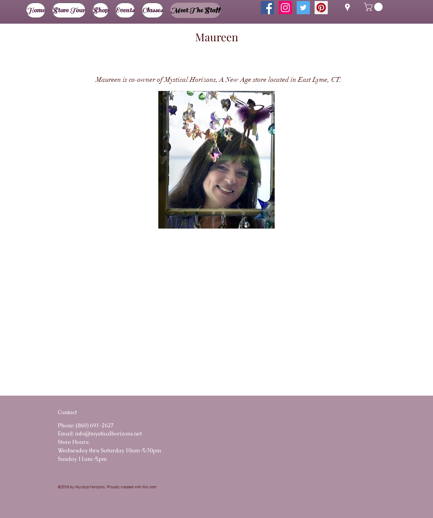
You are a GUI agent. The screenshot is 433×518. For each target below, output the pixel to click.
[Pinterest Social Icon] (321, 7)
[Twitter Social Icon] (303, 7)
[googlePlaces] (347, 7)
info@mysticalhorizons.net (108, 433)
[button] (374, 7)
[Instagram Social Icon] (285, 7)
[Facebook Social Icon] (267, 7)
